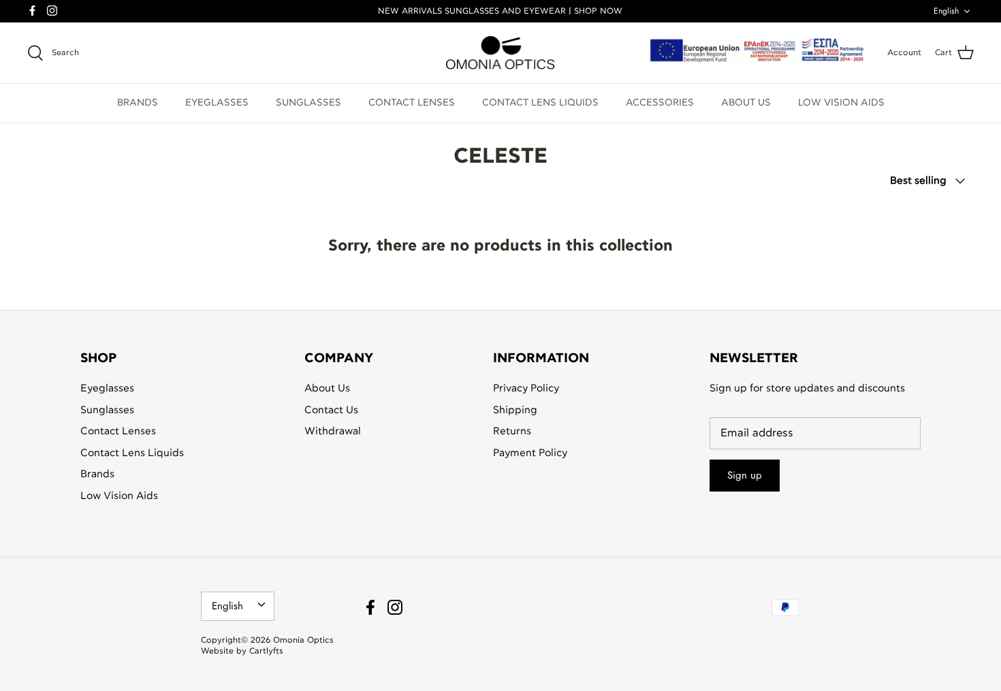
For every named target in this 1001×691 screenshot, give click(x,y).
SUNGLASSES (308, 103)
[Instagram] (52, 10)
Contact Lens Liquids (132, 453)
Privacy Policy (526, 388)
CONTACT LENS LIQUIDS (540, 103)
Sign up (744, 475)
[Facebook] (32, 10)
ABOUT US (746, 103)
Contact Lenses (118, 431)
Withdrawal (332, 431)
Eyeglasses (107, 388)
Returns (512, 431)
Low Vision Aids (119, 496)
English (946, 11)
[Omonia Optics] (500, 53)
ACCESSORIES (660, 103)
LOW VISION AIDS (841, 103)
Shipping (515, 410)
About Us (327, 388)
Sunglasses (107, 410)
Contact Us (331, 410)
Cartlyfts (266, 651)
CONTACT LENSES (411, 103)
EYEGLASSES (217, 103)
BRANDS (137, 103)
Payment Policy (530, 453)
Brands (97, 474)
